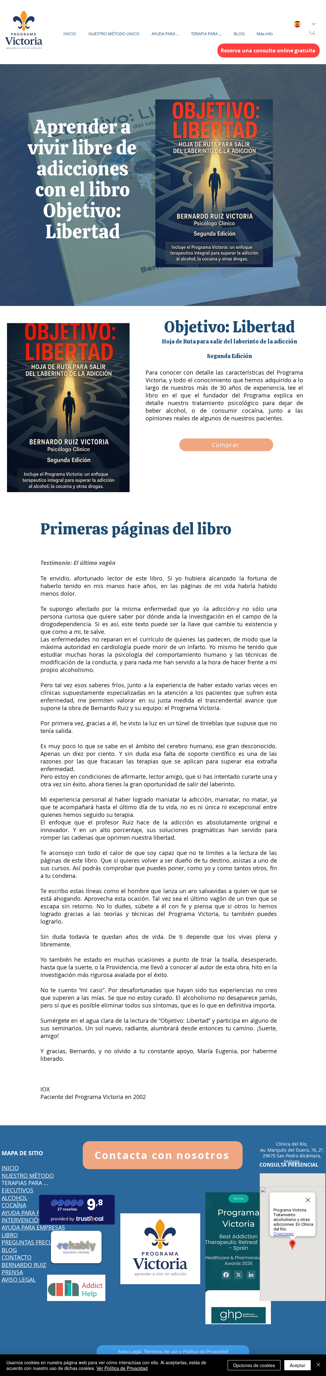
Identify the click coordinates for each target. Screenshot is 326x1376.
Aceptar (297, 1365)
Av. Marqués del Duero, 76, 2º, (291, 1150)
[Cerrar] (318, 1365)
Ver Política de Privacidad (122, 1368)
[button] (165, 30)
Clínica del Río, (291, 1144)
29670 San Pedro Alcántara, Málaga (292, 1158)
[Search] (312, 32)
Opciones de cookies (254, 1365)
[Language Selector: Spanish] (304, 24)
